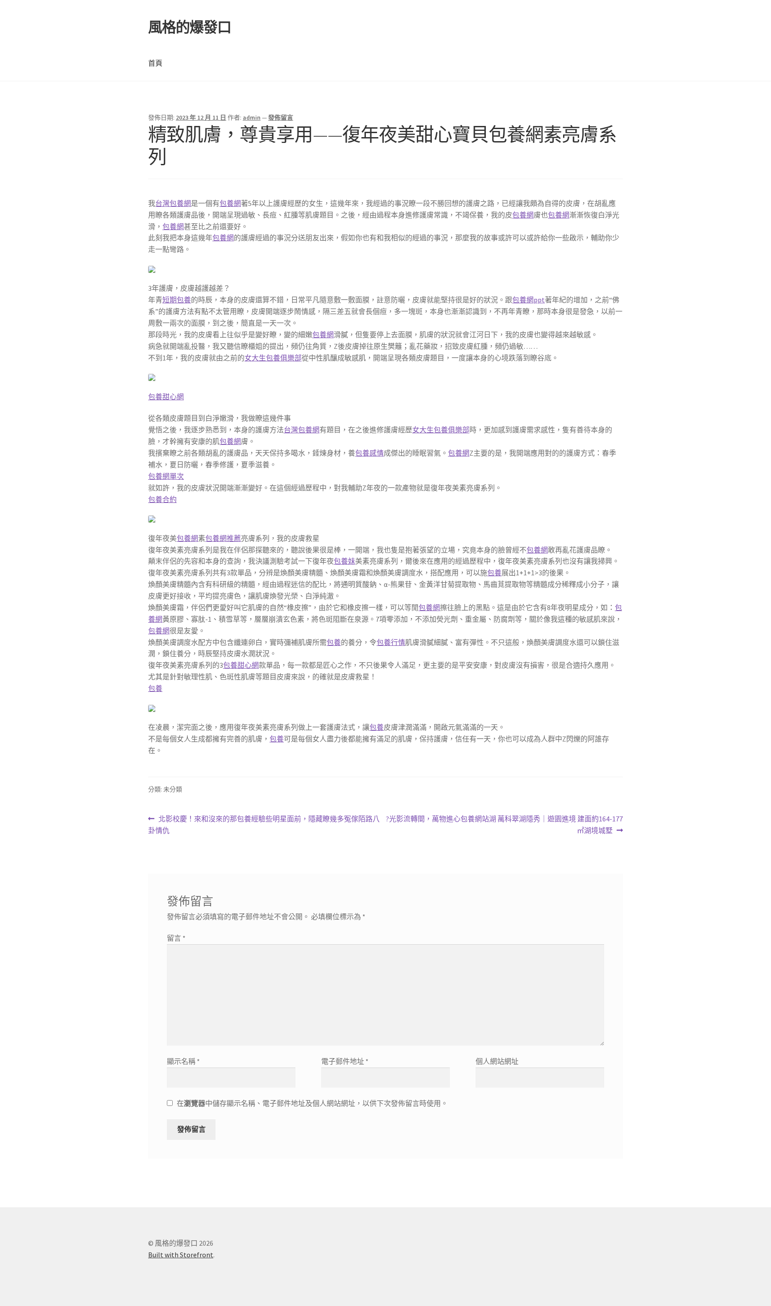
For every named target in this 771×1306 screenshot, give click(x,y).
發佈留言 (280, 117)
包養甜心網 (166, 396)
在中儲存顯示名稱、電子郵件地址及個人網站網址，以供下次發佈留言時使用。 (312, 1103)
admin (252, 117)
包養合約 (162, 499)
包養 (494, 572)
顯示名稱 (183, 1061)
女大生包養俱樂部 (273, 357)
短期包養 (176, 299)
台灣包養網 (173, 203)
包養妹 (344, 561)
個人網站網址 (497, 1061)
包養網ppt (528, 299)
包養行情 (391, 642)
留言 (176, 937)
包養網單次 (166, 476)
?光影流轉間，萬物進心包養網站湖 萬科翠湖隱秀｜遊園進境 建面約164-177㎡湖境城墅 (504, 825)
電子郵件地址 (345, 1061)
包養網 (230, 203)
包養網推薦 (223, 538)
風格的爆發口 (189, 27)
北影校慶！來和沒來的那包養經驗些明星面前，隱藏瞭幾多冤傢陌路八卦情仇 (264, 825)
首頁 (155, 63)
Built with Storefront (180, 1254)
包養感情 (369, 452)
